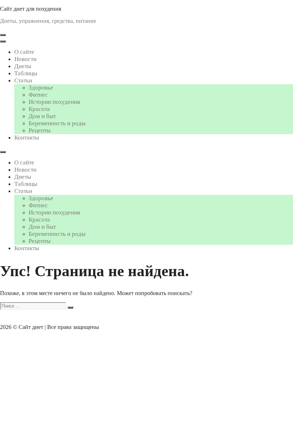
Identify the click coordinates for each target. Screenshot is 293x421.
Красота (39, 109)
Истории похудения (54, 101)
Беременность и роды (57, 123)
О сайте (24, 52)
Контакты (26, 137)
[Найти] (70, 307)
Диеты (22, 66)
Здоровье (41, 87)
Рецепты (39, 130)
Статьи (23, 80)
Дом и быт (42, 116)
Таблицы (25, 73)
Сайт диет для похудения (30, 9)
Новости (25, 59)
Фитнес (38, 94)
